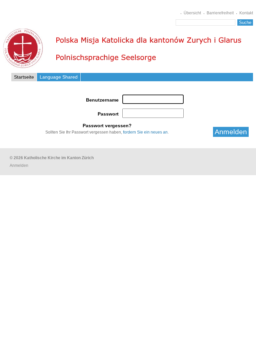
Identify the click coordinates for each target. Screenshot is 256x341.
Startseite (24, 77)
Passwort (108, 114)
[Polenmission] (124, 48)
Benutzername (102, 100)
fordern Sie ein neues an (145, 132)
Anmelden (19, 166)
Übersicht (192, 13)
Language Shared (59, 77)
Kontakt (246, 13)
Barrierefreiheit (220, 13)
